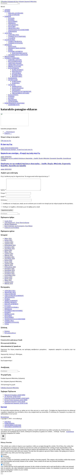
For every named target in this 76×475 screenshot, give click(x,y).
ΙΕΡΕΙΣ (10, 50)
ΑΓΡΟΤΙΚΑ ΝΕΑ (13, 35)
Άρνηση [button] (62, 431)
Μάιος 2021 (7, 252)
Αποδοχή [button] (56, 431)
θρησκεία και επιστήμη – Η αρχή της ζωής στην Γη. (20, 153)
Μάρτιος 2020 (8, 265)
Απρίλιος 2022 (8, 243)
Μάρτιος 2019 (8, 283)
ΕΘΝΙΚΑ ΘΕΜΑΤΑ (10, 302)
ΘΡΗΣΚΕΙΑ (12, 23)
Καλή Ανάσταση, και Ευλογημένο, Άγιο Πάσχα (18, 226)
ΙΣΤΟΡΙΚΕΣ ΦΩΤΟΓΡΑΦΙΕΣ (13, 310)
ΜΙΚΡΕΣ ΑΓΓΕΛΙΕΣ (14, 66)
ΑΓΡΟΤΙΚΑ (8, 33)
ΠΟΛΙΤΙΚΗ (11, 26)
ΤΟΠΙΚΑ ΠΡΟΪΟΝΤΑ (15, 41)
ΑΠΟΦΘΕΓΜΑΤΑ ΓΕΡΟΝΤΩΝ (18, 55)
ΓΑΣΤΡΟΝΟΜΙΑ (9, 40)
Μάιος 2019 (7, 280)
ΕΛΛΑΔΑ (11, 18)
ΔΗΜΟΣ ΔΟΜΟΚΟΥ (11, 300)
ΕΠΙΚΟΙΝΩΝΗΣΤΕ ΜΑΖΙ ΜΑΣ (14, 103)
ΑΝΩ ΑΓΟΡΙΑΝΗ (13, 15)
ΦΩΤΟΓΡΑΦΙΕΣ (9, 56)
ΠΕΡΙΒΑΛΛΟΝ (9, 314)
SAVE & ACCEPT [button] (6, 471)
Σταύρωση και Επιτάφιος (11, 227)
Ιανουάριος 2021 (9, 257)
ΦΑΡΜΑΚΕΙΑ (12, 78)
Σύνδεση (7, 331)
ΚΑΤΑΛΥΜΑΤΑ (13, 95)
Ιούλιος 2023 (8, 240)
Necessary (6, 456)
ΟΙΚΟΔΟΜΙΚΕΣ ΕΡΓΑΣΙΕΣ (20, 93)
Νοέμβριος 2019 (9, 272)
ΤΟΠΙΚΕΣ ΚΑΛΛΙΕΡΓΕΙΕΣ (17, 36)
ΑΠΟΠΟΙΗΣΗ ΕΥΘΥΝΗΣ (12, 425)
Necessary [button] (4, 454)
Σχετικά (4, 407)
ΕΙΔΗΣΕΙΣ (7, 16)
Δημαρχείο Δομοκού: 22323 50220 (14, 401)
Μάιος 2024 (7, 238)
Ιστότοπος (4, 200)
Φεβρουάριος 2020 (10, 267)
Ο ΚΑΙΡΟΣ (11, 38)
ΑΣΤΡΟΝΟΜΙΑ (13, 101)
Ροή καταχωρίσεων (10, 333)
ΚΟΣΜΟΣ (11, 20)
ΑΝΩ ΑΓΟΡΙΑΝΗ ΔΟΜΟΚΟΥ (14, 295)
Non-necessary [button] (5, 463)
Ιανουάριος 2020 (9, 268)
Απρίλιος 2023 (8, 242)
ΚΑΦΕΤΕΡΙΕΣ (16, 81)
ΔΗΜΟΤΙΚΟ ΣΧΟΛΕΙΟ (15, 65)
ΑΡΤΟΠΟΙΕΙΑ (16, 73)
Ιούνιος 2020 (8, 262)
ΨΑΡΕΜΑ (11, 96)
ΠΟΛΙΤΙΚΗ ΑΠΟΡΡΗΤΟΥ (12, 427)
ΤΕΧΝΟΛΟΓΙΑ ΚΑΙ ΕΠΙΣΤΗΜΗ (18, 30)
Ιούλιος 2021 (8, 250)
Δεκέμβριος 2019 (9, 270)
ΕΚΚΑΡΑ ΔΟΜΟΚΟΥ (11, 304)
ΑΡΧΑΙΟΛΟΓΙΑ (13, 25)
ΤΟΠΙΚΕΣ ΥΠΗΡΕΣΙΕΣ (11, 58)
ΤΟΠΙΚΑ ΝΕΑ (9, 320)
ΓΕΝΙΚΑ (7, 299)
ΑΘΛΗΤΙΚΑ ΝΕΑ (13, 28)
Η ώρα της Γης (6, 144)
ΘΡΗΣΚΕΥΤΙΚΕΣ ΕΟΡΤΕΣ (16, 48)
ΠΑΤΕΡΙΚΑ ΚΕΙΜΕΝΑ (15, 51)
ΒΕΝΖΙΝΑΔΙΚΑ (17, 76)
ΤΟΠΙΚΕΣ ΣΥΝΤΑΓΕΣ (15, 43)
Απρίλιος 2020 (8, 263)
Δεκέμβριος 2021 (9, 248)
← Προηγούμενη (9, 132)
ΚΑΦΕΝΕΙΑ (16, 83)
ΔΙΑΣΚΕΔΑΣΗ (13, 80)
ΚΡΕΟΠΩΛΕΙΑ (17, 71)
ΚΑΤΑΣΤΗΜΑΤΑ (13, 68)
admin (2, 148)
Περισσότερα (5, 417)
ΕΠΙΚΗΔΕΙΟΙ (12, 31)
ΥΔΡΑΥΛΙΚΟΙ (16, 90)
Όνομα (3, 193)
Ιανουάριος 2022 (9, 247)
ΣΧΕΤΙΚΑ (7, 422)
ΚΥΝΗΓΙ (11, 98)
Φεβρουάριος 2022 (10, 245)
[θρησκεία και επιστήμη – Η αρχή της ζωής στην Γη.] (17, 149)
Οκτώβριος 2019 (9, 273)
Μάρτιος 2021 (8, 255)
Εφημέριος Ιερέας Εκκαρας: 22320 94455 (16, 398)
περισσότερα (70, 431)
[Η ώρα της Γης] (6, 140)
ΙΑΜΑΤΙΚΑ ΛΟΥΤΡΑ (15, 60)
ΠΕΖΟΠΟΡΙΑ (12, 100)
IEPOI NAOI (12, 46)
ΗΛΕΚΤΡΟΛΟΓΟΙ (17, 88)
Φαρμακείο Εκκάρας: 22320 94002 (14, 395)
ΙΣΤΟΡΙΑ (7, 11)
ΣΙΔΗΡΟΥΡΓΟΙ (16, 86)
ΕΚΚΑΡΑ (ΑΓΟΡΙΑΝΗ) (15, 13)
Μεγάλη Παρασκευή (10, 224)
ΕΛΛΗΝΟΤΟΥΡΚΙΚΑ (11, 307)
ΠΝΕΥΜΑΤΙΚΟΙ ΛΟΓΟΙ (19, 53)
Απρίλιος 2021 (8, 253)
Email (3, 196)
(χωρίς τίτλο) (8, 221)
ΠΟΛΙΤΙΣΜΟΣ (12, 21)
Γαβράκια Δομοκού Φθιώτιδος (10, 388)
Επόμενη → (8, 133)
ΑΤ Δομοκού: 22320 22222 (12, 396)
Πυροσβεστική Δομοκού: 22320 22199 (16, 403)
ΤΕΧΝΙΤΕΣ (11, 85)
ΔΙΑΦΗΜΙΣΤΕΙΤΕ (14, 105)
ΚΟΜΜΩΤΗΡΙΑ (17, 75)
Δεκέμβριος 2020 (9, 258)
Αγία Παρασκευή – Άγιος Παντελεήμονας (16, 222)
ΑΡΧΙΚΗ (7, 10)
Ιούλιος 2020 (8, 260)
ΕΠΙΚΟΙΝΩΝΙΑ (9, 423)
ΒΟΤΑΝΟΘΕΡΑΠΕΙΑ (15, 61)
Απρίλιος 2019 (8, 282)
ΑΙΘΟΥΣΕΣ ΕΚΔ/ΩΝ (15, 63)
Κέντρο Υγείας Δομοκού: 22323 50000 (15, 400)
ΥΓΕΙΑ (6, 324)
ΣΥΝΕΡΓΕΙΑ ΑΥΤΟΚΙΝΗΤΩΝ (21, 91)
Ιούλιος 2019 (8, 277)
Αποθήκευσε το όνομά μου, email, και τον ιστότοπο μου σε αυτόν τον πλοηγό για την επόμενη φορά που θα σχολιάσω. (38, 203)
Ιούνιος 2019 (8, 278)
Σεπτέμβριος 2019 (9, 275)
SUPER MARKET (17, 70)
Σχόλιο (3, 190)
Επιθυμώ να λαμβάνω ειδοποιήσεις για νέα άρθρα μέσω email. (21, 207)
